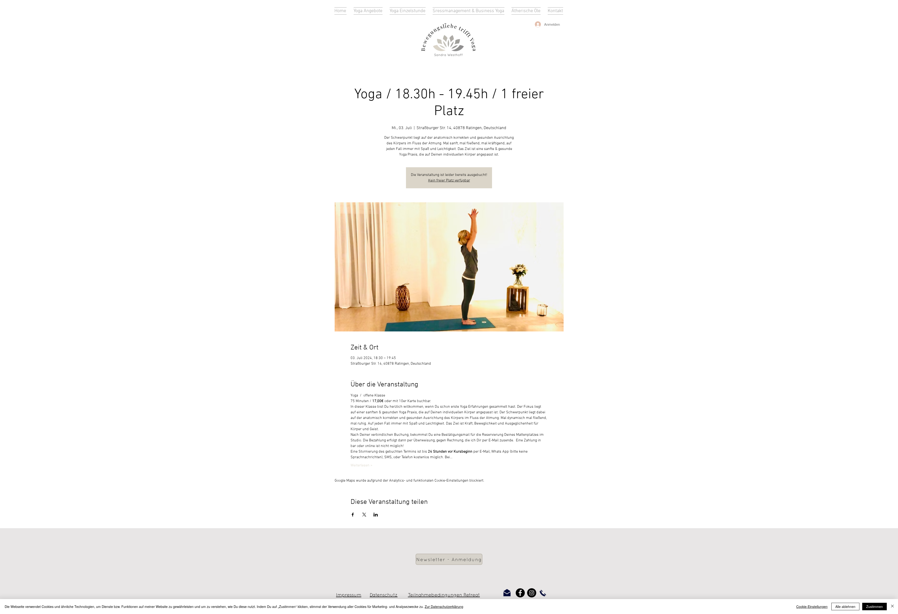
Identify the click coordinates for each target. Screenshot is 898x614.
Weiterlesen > (362, 465)
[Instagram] (531, 592)
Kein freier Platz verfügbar (449, 180)
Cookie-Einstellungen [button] (812, 606)
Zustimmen (874, 606)
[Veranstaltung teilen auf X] (364, 514)
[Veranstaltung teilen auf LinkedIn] (375, 514)
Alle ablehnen (845, 606)
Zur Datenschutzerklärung (444, 606)
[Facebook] (520, 592)
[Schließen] (892, 606)
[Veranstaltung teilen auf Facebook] (353, 514)
